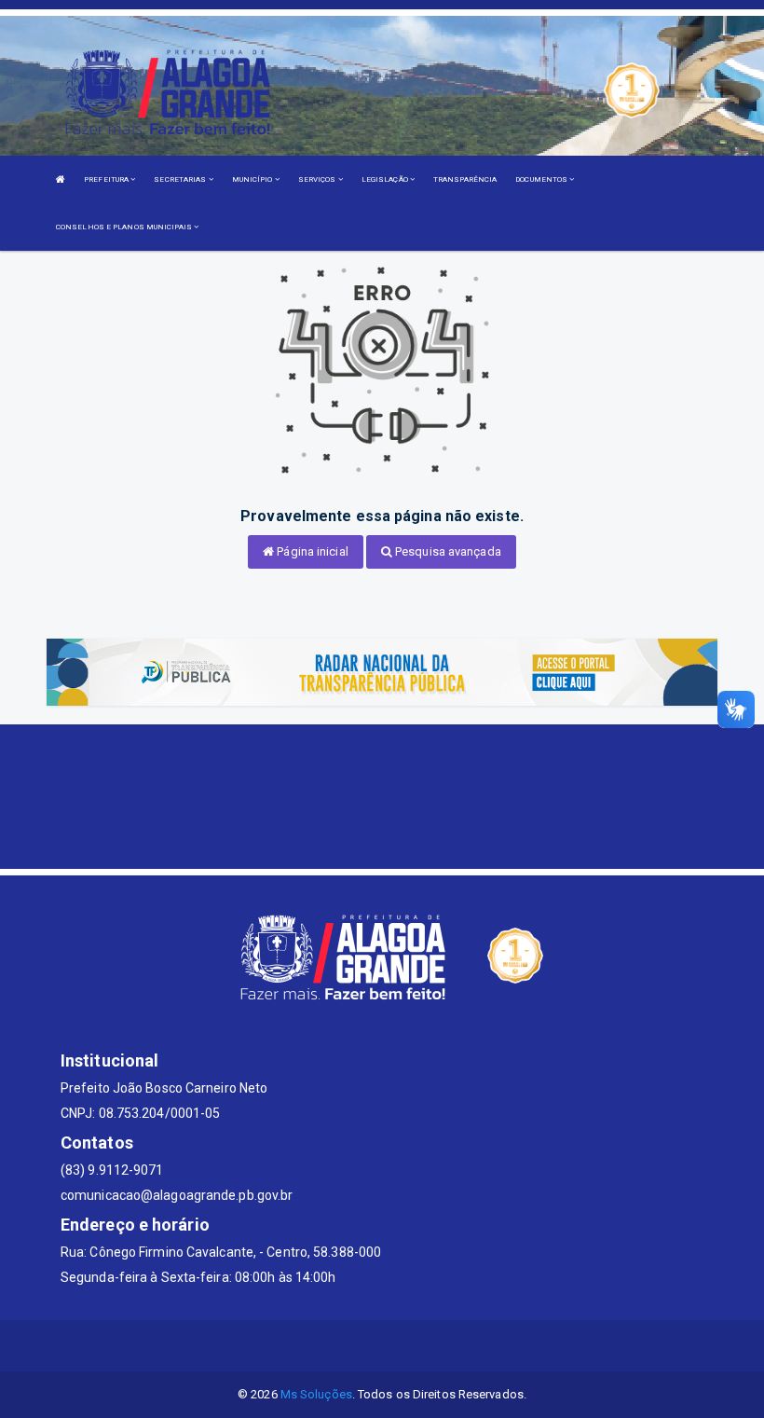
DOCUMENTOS (542, 179)
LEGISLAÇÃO (386, 179)
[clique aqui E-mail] (315, 1345)
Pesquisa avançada (446, 551)
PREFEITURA (107, 179)
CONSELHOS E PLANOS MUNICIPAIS (125, 227)
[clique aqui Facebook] (360, 1345)
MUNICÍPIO (253, 179)
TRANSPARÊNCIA (465, 179)
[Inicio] (61, 179)
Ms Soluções (316, 1394)
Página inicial (311, 551)
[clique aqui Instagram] (449, 1345)
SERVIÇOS (318, 179)
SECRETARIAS (181, 179)
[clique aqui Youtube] (405, 1345)
